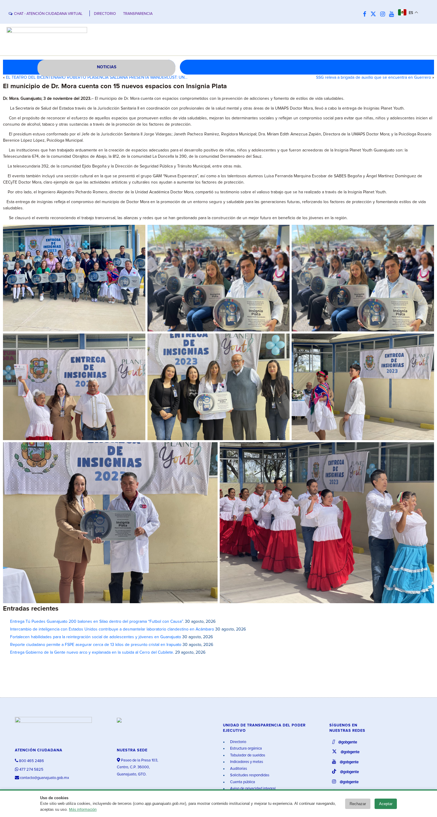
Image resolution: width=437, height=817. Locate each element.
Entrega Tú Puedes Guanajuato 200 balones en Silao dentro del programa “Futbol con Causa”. (97, 622)
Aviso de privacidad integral (252, 789)
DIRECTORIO (105, 14)
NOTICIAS (106, 67)
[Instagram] (384, 14)
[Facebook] (366, 14)
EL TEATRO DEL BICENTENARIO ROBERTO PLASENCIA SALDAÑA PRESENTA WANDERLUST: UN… (97, 77)
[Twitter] (374, 14)
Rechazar (358, 804)
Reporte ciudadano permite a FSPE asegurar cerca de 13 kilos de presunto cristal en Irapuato (95, 645)
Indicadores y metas (246, 762)
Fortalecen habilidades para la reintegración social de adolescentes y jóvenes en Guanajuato (95, 637)
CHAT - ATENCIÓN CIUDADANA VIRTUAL (48, 14)
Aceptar (385, 804)
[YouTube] (393, 14)
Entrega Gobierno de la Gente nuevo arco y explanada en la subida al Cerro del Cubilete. (92, 652)
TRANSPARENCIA (138, 14)
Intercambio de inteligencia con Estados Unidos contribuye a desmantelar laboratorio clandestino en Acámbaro (112, 629)
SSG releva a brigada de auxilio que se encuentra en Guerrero (373, 77)
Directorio (237, 742)
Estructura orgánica (245, 748)
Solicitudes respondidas (249, 775)
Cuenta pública (242, 782)
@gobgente (347, 742)
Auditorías (238, 769)
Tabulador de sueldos (247, 755)
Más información (83, 810)
